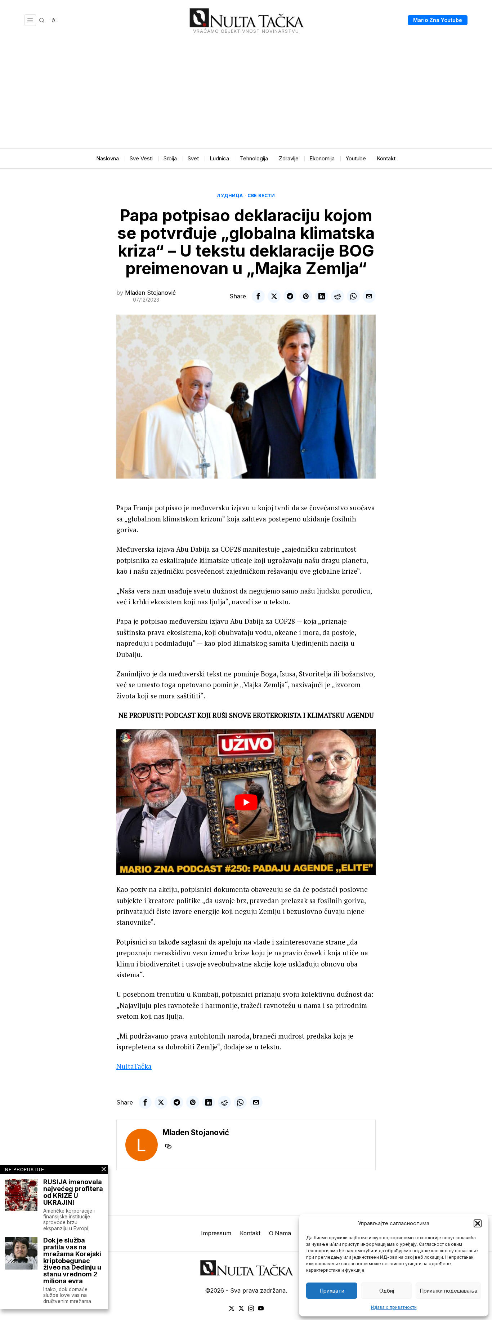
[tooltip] (258, 296)
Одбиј (386, 1290)
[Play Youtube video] (246, 802)
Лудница (230, 195)
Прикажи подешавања (448, 1290)
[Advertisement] (246, 94)
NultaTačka (134, 1066)
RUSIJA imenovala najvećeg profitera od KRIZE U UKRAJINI (73, 1192)
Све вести (261, 195)
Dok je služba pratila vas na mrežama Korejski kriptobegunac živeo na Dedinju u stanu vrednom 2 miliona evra (72, 1261)
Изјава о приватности (394, 1307)
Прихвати (331, 1290)
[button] (477, 1223)
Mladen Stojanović (150, 292)
